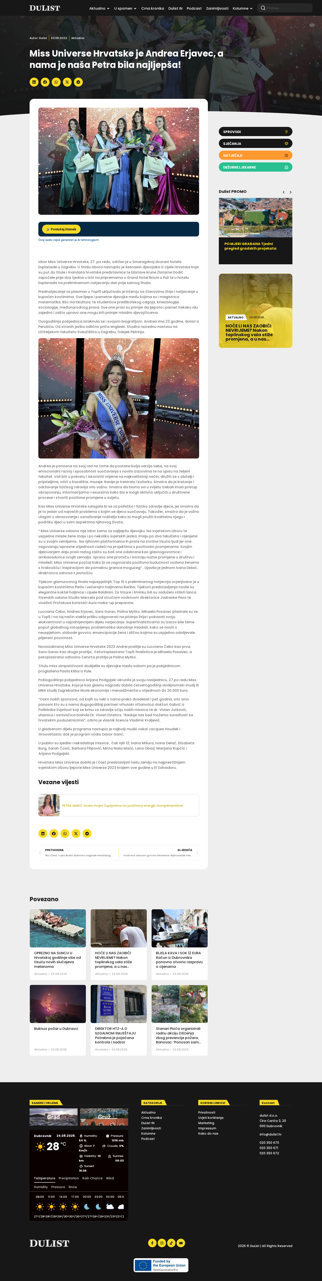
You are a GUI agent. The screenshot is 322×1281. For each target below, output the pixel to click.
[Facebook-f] (152, 1243)
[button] (34, 82)
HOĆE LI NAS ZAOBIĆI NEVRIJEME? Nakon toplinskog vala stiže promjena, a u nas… (113, 960)
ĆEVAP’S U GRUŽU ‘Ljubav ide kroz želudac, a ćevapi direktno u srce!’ (255, 248)
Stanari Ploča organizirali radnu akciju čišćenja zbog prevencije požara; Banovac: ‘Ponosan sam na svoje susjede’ (178, 1037)
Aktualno (77, 38)
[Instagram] (162, 1243)
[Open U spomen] (135, 8)
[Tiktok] (171, 1243)
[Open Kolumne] (251, 8)
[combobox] (284, 8)
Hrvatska (101, 1049)
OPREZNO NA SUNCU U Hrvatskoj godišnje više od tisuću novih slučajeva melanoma (57, 960)
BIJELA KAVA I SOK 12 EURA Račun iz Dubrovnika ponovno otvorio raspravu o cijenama (179, 960)
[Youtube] (181, 1243)
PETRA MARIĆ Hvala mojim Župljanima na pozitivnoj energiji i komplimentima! (122, 805)
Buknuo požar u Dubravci (56, 1028)
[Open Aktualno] (108, 8)
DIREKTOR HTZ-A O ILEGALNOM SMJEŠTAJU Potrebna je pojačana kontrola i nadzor (115, 1035)
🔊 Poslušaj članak (61, 229)
